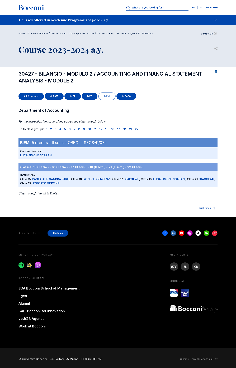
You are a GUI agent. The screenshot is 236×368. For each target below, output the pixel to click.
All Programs (31, 96)
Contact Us (207, 33)
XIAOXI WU (131, 179)
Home (21, 33)
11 (95, 129)
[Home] (31, 7)
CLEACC (126, 96)
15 (106, 129)
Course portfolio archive (81, 33)
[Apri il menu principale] (215, 7)
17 (118, 129)
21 (130, 129)
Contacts (58, 233)
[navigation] (118, 20)
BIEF (89, 96)
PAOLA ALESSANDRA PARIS (50, 179)
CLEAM (54, 96)
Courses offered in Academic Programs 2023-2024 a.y (125, 33)
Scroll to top (205, 208)
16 (112, 129)
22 (136, 129)
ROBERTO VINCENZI (97, 179)
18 (124, 129)
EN (193, 7)
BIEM (107, 96)
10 (89, 129)
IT (201, 7)
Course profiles (59, 33)
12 (100, 129)
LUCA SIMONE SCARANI (36, 155)
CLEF (72, 96)
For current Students (37, 33)
